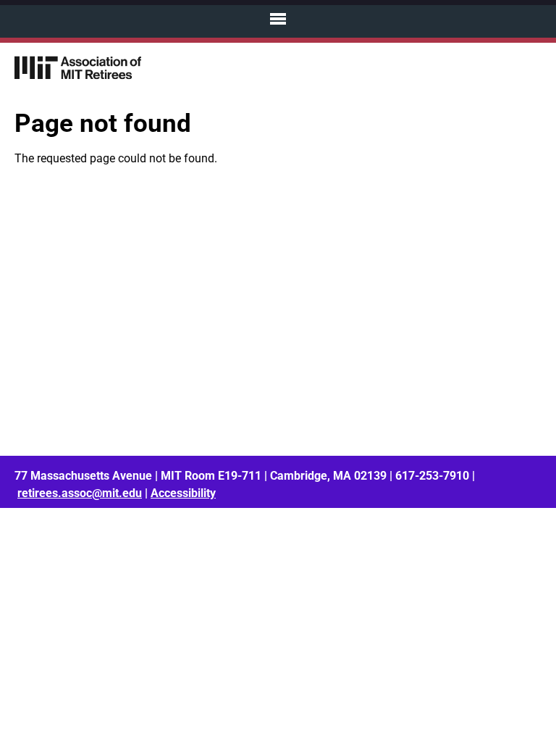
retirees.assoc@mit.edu (79, 493)
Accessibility (183, 493)
